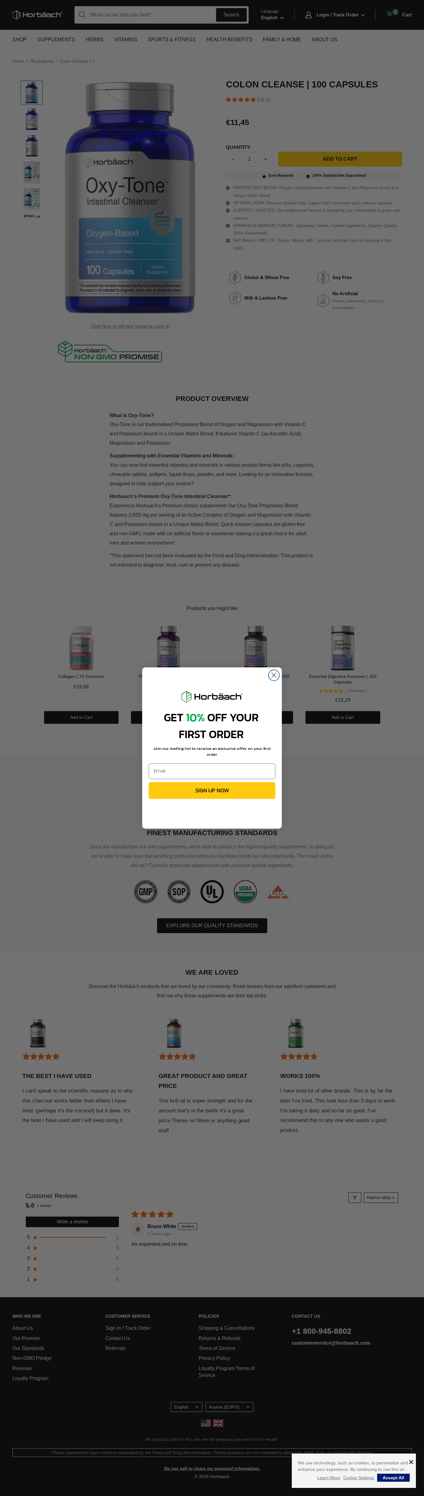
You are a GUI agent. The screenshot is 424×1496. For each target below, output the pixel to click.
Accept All (393, 1477)
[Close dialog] (273, 675)
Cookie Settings (358, 1477)
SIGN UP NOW (212, 790)
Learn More (328, 1477)
